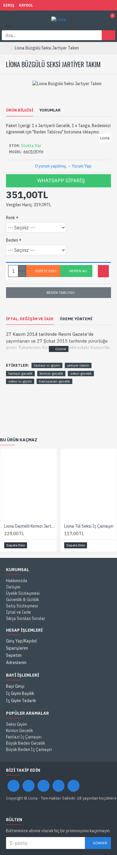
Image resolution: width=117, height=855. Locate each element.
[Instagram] (44, 786)
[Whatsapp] (74, 786)
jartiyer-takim (78, 365)
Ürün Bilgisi (19, 110)
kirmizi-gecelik (51, 373)
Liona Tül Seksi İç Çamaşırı (88, 526)
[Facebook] (14, 786)
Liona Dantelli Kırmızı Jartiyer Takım (29, 526)
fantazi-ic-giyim (47, 365)
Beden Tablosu (60, 292)
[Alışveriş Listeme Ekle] (103, 271)
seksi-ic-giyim (20, 381)
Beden (12, 240)
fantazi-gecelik (20, 373)
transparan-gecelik (54, 381)
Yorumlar (50, 110)
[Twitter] (28, 786)
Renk (10, 217)
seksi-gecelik (81, 373)
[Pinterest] (58, 786)
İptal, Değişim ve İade (30, 319)
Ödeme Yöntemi (76, 319)
